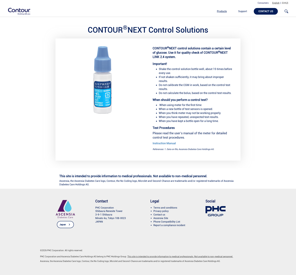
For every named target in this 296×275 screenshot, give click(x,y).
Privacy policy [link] (161, 211)
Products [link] (222, 11)
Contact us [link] (265, 11)
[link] (17, 11)
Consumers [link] (263, 3)
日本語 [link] (285, 3)
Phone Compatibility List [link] (166, 221)
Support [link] (242, 11)
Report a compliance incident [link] (169, 225)
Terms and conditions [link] (165, 207)
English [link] (276, 3)
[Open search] (286, 11)
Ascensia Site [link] (160, 218)
